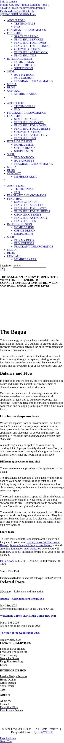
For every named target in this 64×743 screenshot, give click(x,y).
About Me (6, 700)
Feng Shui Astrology (11, 661)
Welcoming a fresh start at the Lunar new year (28, 615)
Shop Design (7, 685)
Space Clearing (8, 655)
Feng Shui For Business (13, 651)
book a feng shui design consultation (31, 545)
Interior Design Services (13, 676)
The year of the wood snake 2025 (20, 632)
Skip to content (8, 1)
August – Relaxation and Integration (22, 598)
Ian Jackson (6, 560)
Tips (2, 689)
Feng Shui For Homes (12, 648)
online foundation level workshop (22, 548)
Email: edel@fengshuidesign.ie (27, 7)
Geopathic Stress (9, 658)
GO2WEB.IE (45, 732)
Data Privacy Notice (11, 710)
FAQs (3, 664)
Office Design (8, 682)
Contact (4, 704)
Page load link (8, 738)
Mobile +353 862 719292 (14, 4)
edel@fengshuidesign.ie (42, 722)
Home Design (8, 679)
